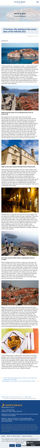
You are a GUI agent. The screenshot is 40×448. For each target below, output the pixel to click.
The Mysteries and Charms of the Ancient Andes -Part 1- (19, 381)
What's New (20, 14)
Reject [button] (18, 445)
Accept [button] (12, 445)
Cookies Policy (26, 445)
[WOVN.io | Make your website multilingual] (33, 445)
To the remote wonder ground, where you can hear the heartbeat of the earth (20, 378)
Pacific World (27, 436)
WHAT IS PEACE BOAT (14, 436)
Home (3, 436)
